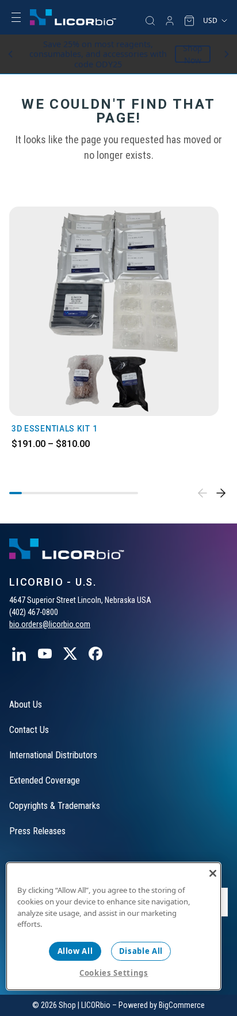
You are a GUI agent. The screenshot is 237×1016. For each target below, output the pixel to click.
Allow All (75, 951)
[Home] (73, 17)
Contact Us (29, 729)
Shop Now (192, 54)
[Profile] (169, 21)
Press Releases (37, 831)
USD (210, 20)
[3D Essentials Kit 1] (114, 311)
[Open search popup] (150, 21)
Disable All (141, 951)
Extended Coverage (44, 780)
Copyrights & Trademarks (54, 805)
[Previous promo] (10, 54)
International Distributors (53, 755)
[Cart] (189, 21)
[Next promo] (226, 54)
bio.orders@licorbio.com (49, 624)
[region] (113, 926)
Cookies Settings (113, 973)
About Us (25, 704)
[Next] (221, 493)
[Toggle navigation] (16, 17)
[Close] (213, 873)
